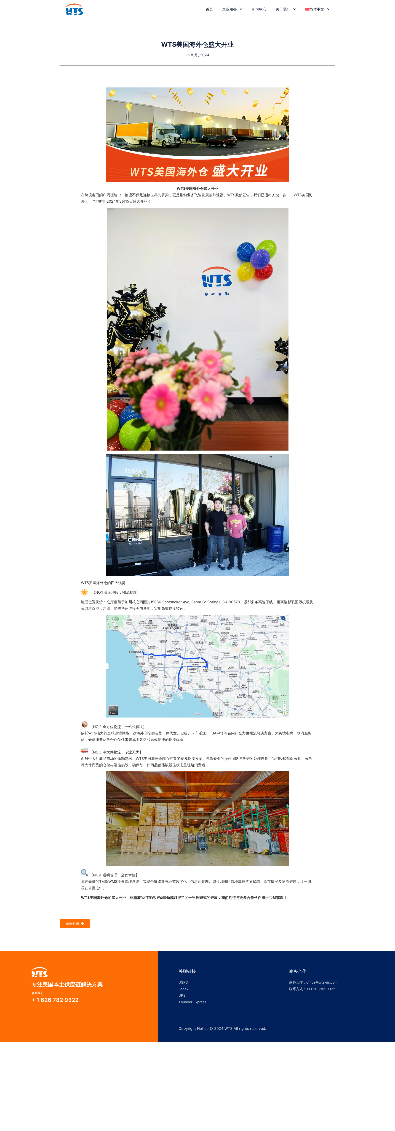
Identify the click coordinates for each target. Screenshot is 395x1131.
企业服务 (229, 9)
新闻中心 (259, 9)
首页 (209, 9)
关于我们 (283, 9)
